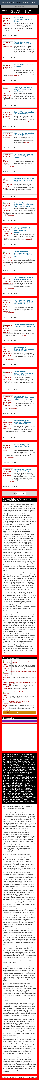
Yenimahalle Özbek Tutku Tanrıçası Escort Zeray (22, 470)
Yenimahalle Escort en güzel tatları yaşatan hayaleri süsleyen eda (22, 672)
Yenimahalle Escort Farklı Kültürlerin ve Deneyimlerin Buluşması (19, 702)
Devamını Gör (19, 721)
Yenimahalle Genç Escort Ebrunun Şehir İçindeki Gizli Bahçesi (23, 19)
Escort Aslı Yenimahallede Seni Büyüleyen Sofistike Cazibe (24, 278)
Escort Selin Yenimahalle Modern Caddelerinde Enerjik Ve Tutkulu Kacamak (23, 301)
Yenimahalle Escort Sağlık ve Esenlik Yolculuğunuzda (22, 682)
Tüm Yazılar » (20, 712)
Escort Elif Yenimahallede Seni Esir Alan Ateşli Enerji (24, 113)
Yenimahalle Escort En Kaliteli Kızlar (18, 692)
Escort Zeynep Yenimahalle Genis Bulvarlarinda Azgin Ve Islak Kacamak (23, 89)
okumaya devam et (19, 30)
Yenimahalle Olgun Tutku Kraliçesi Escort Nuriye (22, 445)
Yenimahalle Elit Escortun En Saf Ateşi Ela (23, 65)
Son (24, 493)
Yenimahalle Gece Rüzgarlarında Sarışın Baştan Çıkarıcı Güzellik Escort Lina (24, 397)
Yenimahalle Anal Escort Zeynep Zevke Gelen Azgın (23, 43)
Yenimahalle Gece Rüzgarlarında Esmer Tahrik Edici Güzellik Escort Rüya (23, 373)
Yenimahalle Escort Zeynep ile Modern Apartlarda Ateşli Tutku (24, 325)
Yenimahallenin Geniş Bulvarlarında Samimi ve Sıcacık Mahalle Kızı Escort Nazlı (23, 254)
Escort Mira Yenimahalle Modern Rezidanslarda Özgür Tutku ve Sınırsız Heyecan (24, 204)
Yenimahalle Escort (15, 2)
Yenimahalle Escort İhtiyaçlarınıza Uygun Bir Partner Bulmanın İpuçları (22, 661)
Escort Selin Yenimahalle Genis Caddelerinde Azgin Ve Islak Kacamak (24, 155)
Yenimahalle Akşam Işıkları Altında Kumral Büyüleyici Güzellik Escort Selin (23, 422)
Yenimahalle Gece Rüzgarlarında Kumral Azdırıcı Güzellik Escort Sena (24, 348)
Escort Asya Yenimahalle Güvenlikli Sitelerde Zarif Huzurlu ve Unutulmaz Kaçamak (22, 229)
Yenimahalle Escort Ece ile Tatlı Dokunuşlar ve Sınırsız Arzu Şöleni (24, 180)
